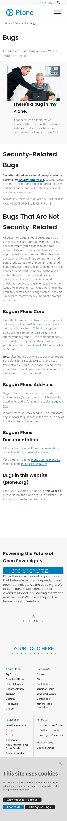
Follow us (42, 720)
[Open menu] (56, 12)
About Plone (13, 669)
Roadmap (12, 703)
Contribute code (45, 684)
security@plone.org (31, 180)
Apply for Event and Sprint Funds (17, 746)
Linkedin (56, 730)
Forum (40, 674)
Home (8, 23)
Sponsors (11, 740)
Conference (43, 698)
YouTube (57, 725)
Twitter (43, 730)
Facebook (57, 735)
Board (9, 730)
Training (10, 694)
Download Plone (15, 679)
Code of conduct (15, 753)
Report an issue (45, 689)
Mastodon (45, 725)
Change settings (40, 807)
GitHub (10, 708)
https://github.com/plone (41, 328)
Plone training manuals (45, 460)
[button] (33, 570)
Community (21, 23)
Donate (10, 735)
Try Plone (11, 674)
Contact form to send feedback (26, 499)
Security (10, 698)
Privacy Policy (45, 742)
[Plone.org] (20, 12)
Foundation (13, 720)
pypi (46, 417)
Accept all (13, 807)
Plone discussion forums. (23, 421)
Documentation (15, 689)
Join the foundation (17, 725)
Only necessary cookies (22, 800)
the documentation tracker (32, 452)
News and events (46, 694)
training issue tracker (34, 464)
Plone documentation (44, 448)
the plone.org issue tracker (37, 495)
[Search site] (57, 2)
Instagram (46, 735)
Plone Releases (14, 684)
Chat (39, 679)
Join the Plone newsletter (44, 705)
